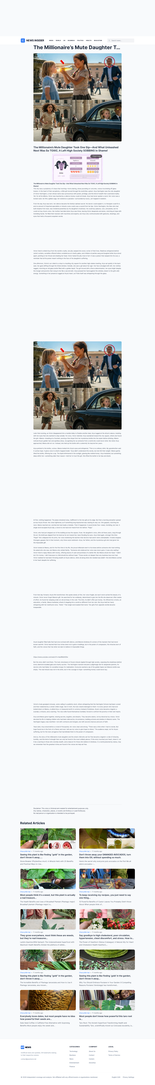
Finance (72, 1066)
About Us (92, 1051)
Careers (91, 1059)
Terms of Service (114, 1055)
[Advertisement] (77, 18)
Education (98, 40)
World (58, 40)
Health (89, 40)
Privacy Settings (128, 1077)
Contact (91, 1055)
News (51, 40)
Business (71, 40)
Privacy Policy (113, 1051)
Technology (73, 1051)
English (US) (116, 1077)
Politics (80, 40)
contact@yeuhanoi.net (28, 1059)
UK (64, 40)
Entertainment (74, 1063)
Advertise (92, 1063)
